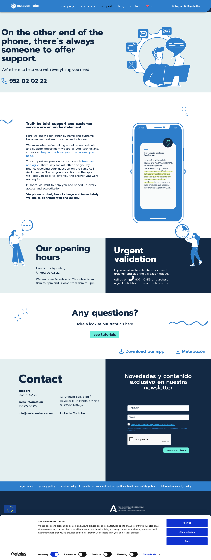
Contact (135, 6)
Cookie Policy (69, 486)
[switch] (82, 554)
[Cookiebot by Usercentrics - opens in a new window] (18, 554)
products (86, 6)
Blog (121, 6)
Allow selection (187, 532)
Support (106, 6)
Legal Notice (26, 486)
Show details (149, 554)
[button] (131, 171)
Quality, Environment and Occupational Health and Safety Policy (119, 486)
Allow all (187, 523)
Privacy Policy (47, 486)
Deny (187, 541)
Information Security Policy (176, 486)
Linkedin (66, 413)
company (67, 6)
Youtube (79, 413)
